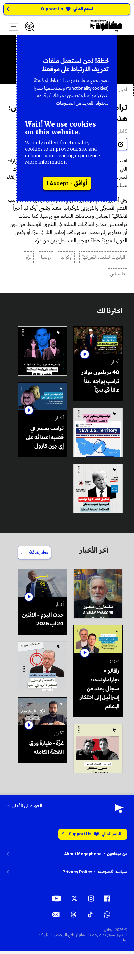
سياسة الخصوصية (112, 872)
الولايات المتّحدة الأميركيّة (103, 257)
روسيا (46, 257)
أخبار (123, 89)
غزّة (28, 257)
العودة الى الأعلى (27, 806)
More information (46, 162)
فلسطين (117, 274)
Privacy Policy (77, 871)
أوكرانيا (66, 257)
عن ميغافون (117, 854)
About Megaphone (83, 853)
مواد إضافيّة (38, 552)
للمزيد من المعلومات (74, 103)
